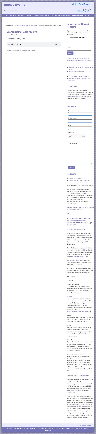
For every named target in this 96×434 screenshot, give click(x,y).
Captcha (71, 132)
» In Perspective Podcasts (77, 178)
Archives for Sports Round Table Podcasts (24, 50)
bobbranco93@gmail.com (84, 11)
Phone (70, 125)
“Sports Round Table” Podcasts (79, 76)
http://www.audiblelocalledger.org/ (78, 311)
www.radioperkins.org (81, 256)
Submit (72, 167)
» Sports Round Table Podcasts (79, 180)
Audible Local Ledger (76, 260)
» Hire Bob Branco (81, 4)
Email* (69, 47)
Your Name (72, 111)
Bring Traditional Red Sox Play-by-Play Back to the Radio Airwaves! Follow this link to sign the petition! (79, 221)
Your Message (73, 143)
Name (69, 42)
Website (69, 297)
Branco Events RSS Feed (76, 71)
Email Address (73, 118)
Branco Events (14, 4)
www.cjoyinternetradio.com (82, 235)
